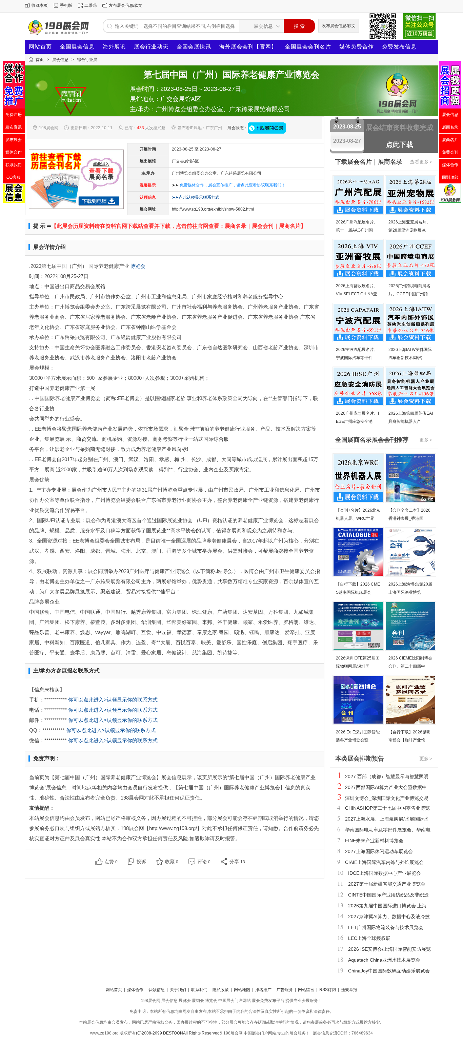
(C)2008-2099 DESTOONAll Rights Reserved (178, 1033)
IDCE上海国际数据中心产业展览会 (384, 873)
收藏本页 (40, 5)
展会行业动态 (151, 47)
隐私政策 (221, 989)
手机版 (66, 5)
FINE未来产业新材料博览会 (374, 840)
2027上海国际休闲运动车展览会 (379, 851)
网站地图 (242, 989)
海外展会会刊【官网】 (248, 47)
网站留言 (306, 989)
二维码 (90, 5)
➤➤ (228, 185)
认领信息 (156, 989)
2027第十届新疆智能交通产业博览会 (386, 884)
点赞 (111, 861)
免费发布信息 (399, 47)
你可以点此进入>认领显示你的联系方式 (113, 700)
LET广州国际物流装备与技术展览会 (385, 927)
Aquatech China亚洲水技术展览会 (384, 960)
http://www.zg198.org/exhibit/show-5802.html (213, 209)
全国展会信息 (77, 47)
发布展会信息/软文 (125, 5)
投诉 (141, 861)
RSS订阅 (327, 989)
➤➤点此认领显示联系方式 (195, 197)
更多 (425, 439)
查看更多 (421, 161)
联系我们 (199, 989)
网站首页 (40, 47)
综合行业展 (87, 59)
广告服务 (285, 989)
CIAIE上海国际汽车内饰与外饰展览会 (384, 862)
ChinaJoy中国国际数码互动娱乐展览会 (389, 970)
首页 (40, 59)
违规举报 (349, 989)
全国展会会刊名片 (308, 47)
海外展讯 (114, 47)
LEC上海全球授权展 (369, 938)
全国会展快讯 (194, 47)
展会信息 (60, 59)
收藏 (171, 861)
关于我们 (178, 989)
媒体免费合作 (356, 47)
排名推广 (263, 989)
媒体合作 (135, 989)
